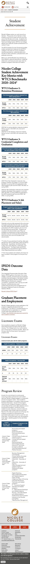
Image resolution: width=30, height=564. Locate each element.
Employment (18, 537)
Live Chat (16, 7)
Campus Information (20, 535)
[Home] (8, 3)
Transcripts (4, 551)
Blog (16, 533)
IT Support (17, 548)
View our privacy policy (15, 559)
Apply (15, 527)
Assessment (4, 545)
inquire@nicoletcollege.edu (8, 540)
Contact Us (17, 546)
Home (2, 9)
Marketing (4, 548)
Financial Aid (18, 538)
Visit (5, 527)
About (5, 9)
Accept (3, 562)
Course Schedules (6, 546)
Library (16, 550)
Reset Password (19, 551)
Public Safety (5, 550)
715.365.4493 (7, 7)
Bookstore (17, 545)
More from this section (6, 11)
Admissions (17, 532)
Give (24, 527)
